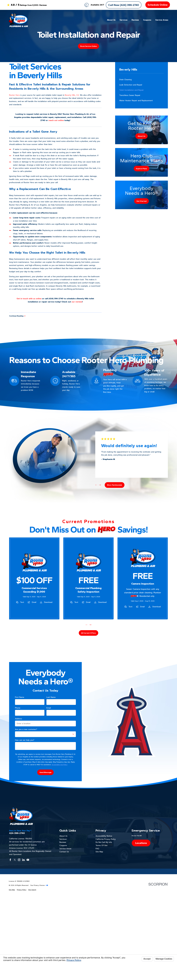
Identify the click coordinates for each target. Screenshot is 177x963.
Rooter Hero (14, 95)
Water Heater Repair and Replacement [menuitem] (136, 100)
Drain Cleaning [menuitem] (125, 79)
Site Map (99, 851)
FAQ (97, 848)
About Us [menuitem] (111, 20)
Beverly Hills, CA (72, 95)
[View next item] (100, 485)
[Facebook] (10, 860)
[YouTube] (28, 860)
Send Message (45, 772)
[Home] (18, 20)
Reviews (62, 842)
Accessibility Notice (104, 836)
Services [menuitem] (123, 20)
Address (18, 719)
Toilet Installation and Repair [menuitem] (131, 90)
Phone (17, 708)
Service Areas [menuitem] (161, 20)
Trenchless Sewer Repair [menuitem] (129, 95)
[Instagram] (19, 860)
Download (48, 602)
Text (22, 602)
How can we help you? (24, 740)
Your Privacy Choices (37, 885)
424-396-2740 (17, 833)
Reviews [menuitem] (135, 20)
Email (34, 602)
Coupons (63, 845)
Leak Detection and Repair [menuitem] (130, 84)
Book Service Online (88, 46)
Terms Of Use (101, 845)
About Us (63, 836)
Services (63, 839)
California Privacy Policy (106, 839)
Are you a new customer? (26, 729)
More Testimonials (114, 485)
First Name (19, 697)
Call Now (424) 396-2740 (123, 4)
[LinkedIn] (23, 860)
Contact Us (64, 851)
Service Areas (65, 848)
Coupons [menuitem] (147, 20)
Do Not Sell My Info (104, 842)
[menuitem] (12, 889)
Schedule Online (158, 4)
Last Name (51, 697)
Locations (141, 842)
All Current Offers (88, 633)
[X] (15, 860)
